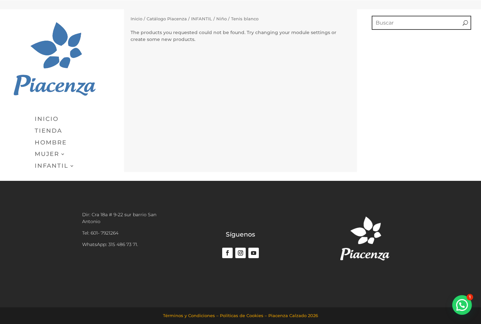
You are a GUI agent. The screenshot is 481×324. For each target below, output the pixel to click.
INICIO (47, 119)
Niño (221, 18)
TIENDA (48, 131)
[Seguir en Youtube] (253, 253)
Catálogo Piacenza (167, 18)
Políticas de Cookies (241, 315)
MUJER (47, 154)
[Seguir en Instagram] (240, 253)
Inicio (136, 18)
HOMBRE (51, 143)
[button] (462, 305)
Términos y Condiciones (189, 315)
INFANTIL (51, 166)
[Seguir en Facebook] (227, 253)
